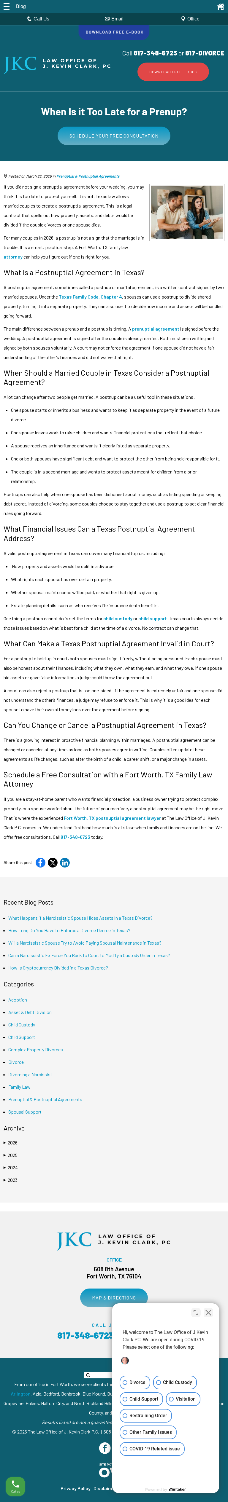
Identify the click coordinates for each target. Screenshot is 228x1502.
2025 (11, 1155)
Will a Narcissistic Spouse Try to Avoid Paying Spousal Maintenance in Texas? (85, 942)
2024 (11, 1167)
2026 (11, 1142)
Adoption (17, 999)
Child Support (21, 1037)
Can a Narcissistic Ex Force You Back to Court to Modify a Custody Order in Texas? (89, 955)
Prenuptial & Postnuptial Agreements (87, 176)
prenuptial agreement (155, 328)
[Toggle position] (196, 1312)
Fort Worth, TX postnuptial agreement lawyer (112, 818)
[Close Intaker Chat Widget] (208, 1312)
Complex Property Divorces (35, 1049)
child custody (117, 618)
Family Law (19, 1087)
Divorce (16, 1062)
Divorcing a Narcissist (30, 1074)
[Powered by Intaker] (177, 1489)
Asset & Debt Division (30, 1012)
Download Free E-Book (173, 72)
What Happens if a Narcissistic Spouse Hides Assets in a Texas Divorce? (80, 918)
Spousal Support (25, 1111)
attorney (13, 256)
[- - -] (6, 6)
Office (193, 18)
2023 (11, 1180)
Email (117, 18)
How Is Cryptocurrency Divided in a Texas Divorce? (58, 967)
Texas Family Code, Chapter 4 (90, 296)
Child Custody (21, 1024)
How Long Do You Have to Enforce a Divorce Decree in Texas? (69, 930)
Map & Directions (114, 1297)
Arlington (21, 1393)
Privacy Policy (76, 1488)
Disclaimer (105, 1488)
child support (152, 618)
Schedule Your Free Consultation (114, 135)
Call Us (41, 18)
